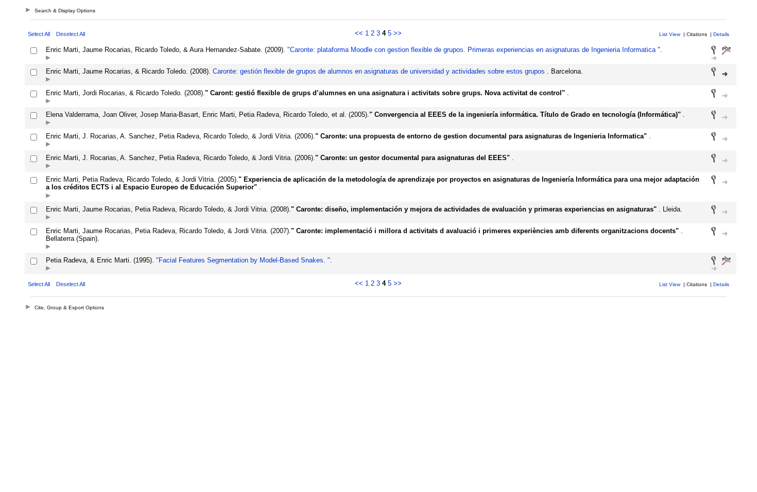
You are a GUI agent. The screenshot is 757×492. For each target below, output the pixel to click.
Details (721, 34)
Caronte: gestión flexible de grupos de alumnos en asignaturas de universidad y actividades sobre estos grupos (379, 71)
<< (359, 33)
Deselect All (70, 34)
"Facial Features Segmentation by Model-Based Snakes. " (242, 260)
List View (669, 34)
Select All (39, 34)
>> (397, 33)
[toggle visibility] (48, 58)
